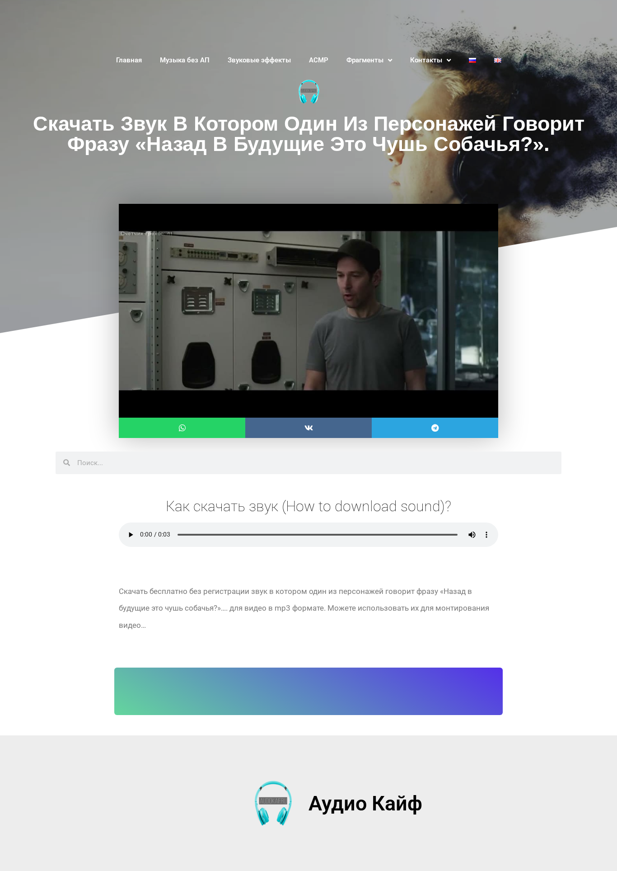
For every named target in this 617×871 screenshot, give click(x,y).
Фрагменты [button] (364, 60)
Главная (129, 60)
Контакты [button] (426, 60)
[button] (182, 428)
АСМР (318, 60)
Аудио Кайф (365, 803)
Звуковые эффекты (259, 60)
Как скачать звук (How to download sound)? (308, 506)
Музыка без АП (185, 60)
